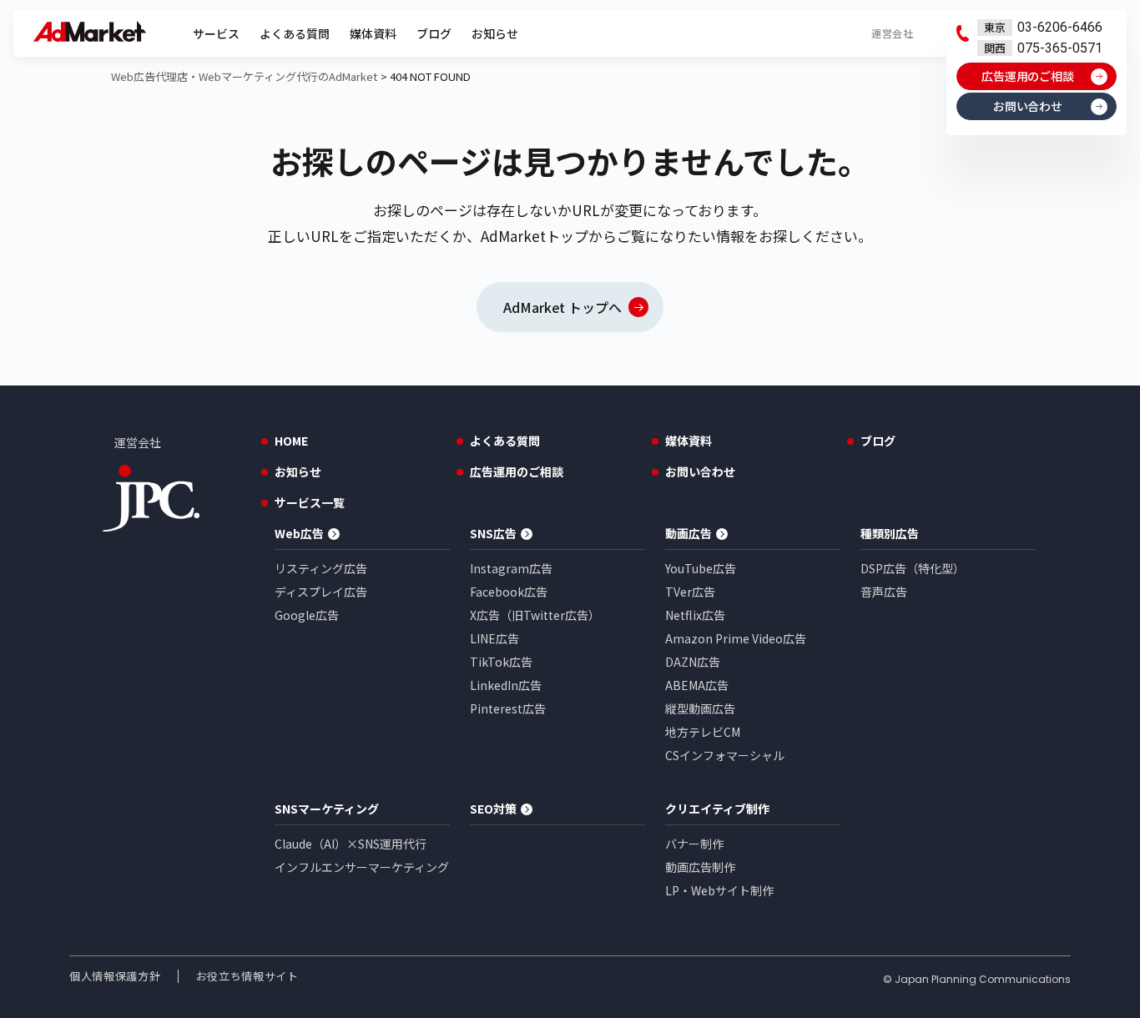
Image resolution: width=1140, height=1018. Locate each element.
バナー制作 (694, 843)
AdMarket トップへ (563, 307)
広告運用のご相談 (1028, 76)
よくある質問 (295, 33)
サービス (216, 33)
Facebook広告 (508, 591)
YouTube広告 (700, 568)
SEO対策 (493, 808)
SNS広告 (493, 533)
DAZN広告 (692, 661)
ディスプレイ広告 (321, 591)
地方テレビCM (702, 731)
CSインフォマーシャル (724, 755)
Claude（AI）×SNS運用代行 (350, 843)
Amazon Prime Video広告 (735, 638)
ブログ (433, 33)
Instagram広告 (511, 568)
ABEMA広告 (697, 685)
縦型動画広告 (700, 708)
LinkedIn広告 (506, 685)
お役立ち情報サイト (247, 976)
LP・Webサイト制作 (719, 890)
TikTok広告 (501, 661)
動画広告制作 (700, 867)
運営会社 (892, 33)
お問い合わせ (1028, 106)
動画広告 (688, 533)
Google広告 (307, 615)
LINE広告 (494, 638)
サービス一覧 (310, 502)
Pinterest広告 (508, 708)
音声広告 (883, 591)
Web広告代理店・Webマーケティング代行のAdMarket (244, 76)
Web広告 (299, 533)
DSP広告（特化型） (912, 568)
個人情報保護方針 (114, 976)
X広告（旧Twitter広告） (535, 615)
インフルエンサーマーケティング (362, 867)
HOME (291, 440)
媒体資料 (373, 33)
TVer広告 (690, 591)
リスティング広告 (321, 568)
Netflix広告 (695, 615)
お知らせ (495, 33)
